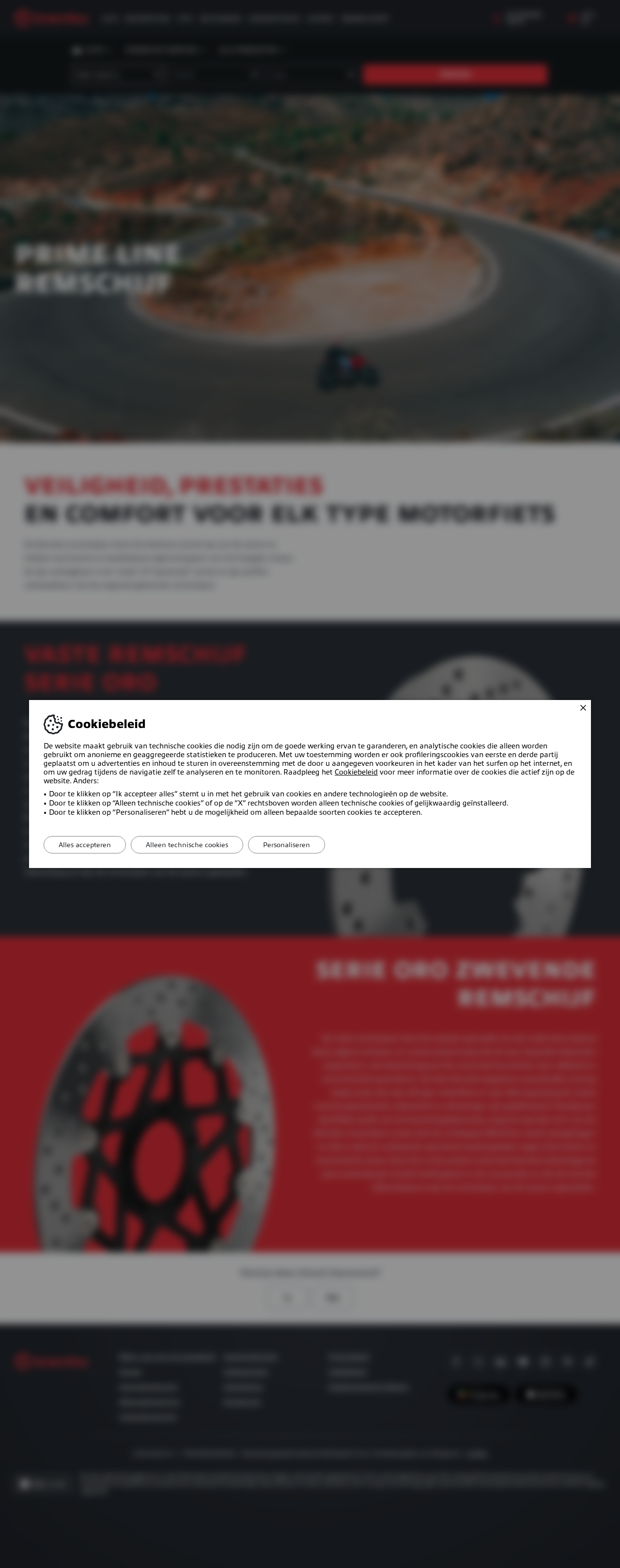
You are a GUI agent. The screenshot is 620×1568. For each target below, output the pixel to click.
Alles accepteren (85, 845)
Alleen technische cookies (187, 845)
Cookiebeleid (356, 772)
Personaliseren (286, 845)
